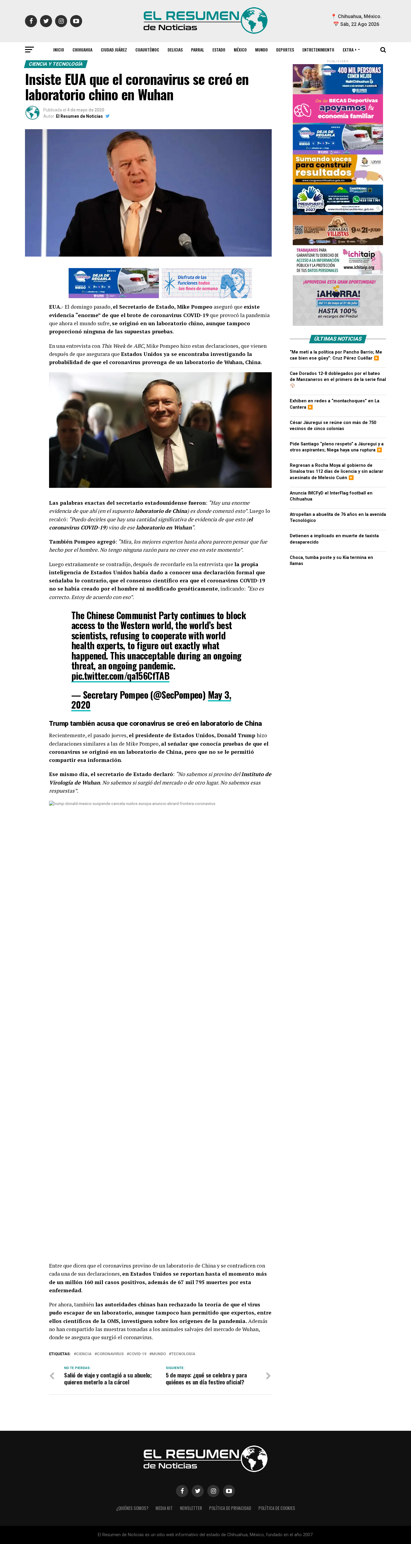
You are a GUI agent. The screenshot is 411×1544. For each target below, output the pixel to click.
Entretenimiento (318, 49)
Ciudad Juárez (114, 49)
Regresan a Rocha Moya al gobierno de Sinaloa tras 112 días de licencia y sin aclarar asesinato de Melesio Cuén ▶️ (336, 471)
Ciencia (83, 1354)
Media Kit (164, 1508)
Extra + (350, 49)
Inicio (58, 49)
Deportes (285, 49)
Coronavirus (110, 1354)
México (240, 49)
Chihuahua (82, 49)
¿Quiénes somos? (132, 1508)
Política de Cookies (276, 1508)
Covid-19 (137, 1354)
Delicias (175, 49)
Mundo (261, 49)
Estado (218, 49)
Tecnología (183, 1354)
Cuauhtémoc (147, 49)
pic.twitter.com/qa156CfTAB (120, 675)
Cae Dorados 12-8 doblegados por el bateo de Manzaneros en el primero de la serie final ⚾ (338, 379)
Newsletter (191, 1508)
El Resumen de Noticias (79, 116)
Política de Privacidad (230, 1508)
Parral (197, 49)
